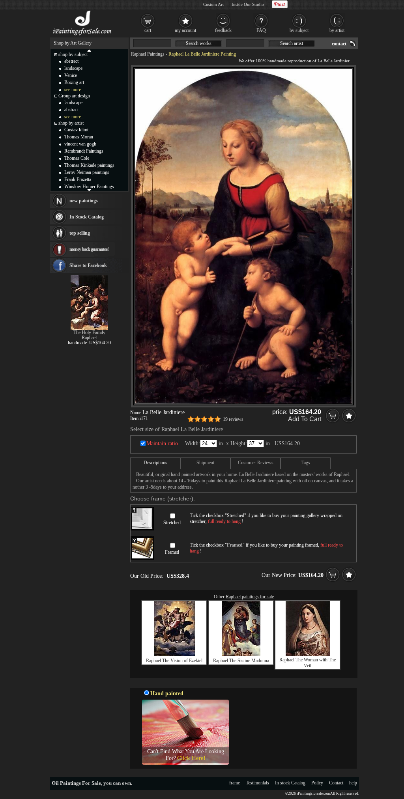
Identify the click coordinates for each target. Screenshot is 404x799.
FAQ (261, 30)
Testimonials (257, 783)
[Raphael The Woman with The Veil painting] (308, 654)
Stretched (172, 522)
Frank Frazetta (77, 179)
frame (234, 783)
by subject (299, 30)
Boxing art (74, 82)
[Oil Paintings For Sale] (82, 35)
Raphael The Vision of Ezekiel (174, 660)
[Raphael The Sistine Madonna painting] (241, 654)
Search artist (291, 43)
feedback (223, 30)
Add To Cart (304, 419)
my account (185, 30)
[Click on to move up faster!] (89, 50)
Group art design (74, 96)
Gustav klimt (76, 130)
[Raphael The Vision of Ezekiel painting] (174, 654)
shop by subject (73, 54)
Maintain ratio (162, 443)
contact (339, 44)
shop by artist (71, 123)
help (353, 783)
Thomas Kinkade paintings (89, 165)
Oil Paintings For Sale (76, 783)
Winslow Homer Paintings (89, 186)
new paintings (83, 200)
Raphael (89, 337)
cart (147, 30)
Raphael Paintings (148, 54)
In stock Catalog (290, 783)
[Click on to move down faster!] (89, 189)
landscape (73, 68)
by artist (336, 30)
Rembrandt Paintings (83, 151)
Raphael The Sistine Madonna (241, 660)
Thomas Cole (76, 158)
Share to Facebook (88, 265)
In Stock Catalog (86, 217)
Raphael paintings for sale (250, 596)
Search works (198, 43)
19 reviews (233, 419)
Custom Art (213, 4)
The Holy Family (89, 332)
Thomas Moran (78, 137)
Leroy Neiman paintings (86, 172)
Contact (336, 783)
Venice (70, 75)
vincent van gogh (80, 144)
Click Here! (191, 758)
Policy (317, 783)
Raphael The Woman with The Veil (307, 662)
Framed (172, 552)
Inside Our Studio (248, 4)
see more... (74, 89)
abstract (71, 61)
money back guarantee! (88, 249)
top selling (79, 233)
